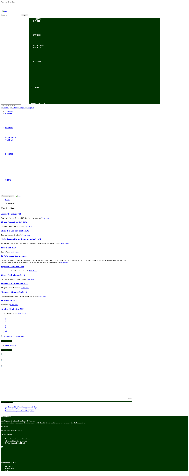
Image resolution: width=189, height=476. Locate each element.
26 (6, 331)
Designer (37, 62)
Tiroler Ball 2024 (8, 248)
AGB (7, 470)
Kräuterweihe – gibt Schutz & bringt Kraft (19, 411)
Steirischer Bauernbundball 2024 (16, 231)
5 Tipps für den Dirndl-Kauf (15, 443)
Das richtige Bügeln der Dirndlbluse (17, 439)
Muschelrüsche (10, 345)
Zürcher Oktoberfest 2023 (12, 309)
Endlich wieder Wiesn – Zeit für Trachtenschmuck (22, 409)
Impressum (9, 466)
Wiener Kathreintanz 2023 (13, 275)
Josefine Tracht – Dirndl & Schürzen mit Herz (21, 407)
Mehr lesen (45, 218)
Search (24, 15)
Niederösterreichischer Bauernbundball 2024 (21, 239)
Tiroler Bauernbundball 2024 (14, 222)
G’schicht (38, 47)
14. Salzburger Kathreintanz (13, 256)
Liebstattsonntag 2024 (11, 214)
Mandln (37, 35)
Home (7, 200)
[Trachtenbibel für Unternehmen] (12, 336)
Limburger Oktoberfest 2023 (14, 292)
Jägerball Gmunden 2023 (12, 267)
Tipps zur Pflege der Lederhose (16, 441)
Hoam (38, 19)
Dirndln (36, 21)
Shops (36, 87)
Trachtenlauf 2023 (9, 300)
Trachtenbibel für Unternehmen (12, 430)
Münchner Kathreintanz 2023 (14, 283)
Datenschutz (9, 468)
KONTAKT (5, 427)
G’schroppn (38, 45)
